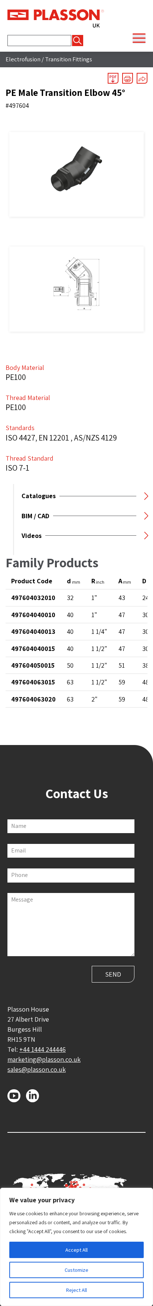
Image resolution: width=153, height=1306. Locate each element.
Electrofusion (23, 59)
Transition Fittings (68, 59)
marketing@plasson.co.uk (44, 1059)
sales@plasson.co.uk (36, 1069)
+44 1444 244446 (42, 1049)
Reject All (76, 1290)
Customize (76, 1270)
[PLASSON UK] (55, 18)
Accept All (76, 1250)
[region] (76, 1247)
